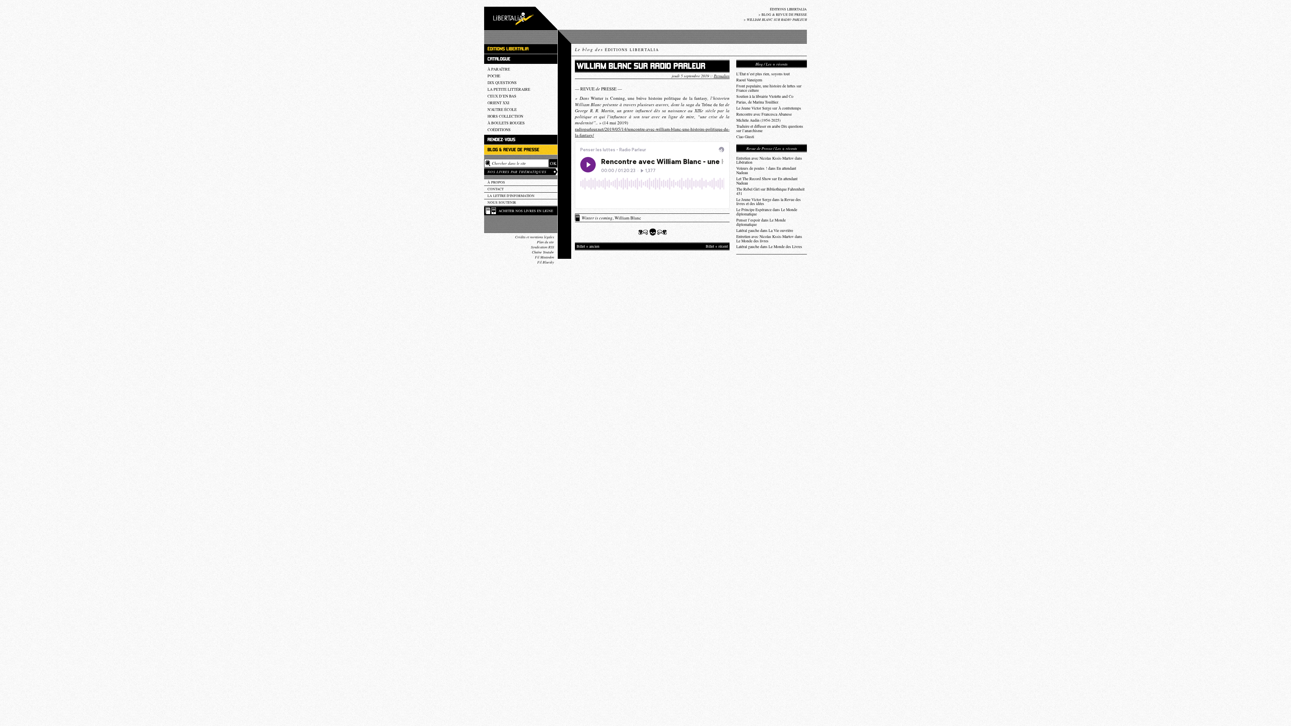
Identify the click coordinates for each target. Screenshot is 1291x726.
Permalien (722, 75)
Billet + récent (717, 246)
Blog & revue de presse (784, 14)
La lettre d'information (511, 195)
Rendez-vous (501, 139)
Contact (495, 189)
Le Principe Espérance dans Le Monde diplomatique (766, 211)
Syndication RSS (542, 247)
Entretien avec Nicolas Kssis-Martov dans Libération (769, 160)
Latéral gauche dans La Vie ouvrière (764, 230)
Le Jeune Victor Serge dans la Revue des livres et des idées (768, 201)
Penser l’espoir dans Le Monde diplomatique (761, 222)
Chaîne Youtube (543, 252)
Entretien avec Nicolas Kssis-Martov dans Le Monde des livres (769, 238)
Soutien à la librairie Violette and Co (764, 96)
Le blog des (617, 49)
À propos (496, 182)
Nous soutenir (501, 202)
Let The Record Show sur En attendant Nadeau (766, 181)
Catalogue (498, 59)
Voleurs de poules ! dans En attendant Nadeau (766, 170)
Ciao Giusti (745, 136)
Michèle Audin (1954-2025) (758, 120)
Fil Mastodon (544, 257)
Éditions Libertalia (788, 9)
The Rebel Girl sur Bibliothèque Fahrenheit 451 (770, 191)
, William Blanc (611, 218)
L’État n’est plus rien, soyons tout (763, 73)
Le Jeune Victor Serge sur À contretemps (768, 108)
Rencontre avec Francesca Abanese (764, 114)
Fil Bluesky (545, 262)
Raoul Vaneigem (749, 79)
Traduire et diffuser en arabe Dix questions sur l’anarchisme (769, 128)
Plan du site (545, 242)
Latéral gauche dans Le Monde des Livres (769, 246)
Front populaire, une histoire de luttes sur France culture (768, 88)
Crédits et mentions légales (534, 237)
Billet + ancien (588, 246)
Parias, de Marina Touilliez (757, 102)
